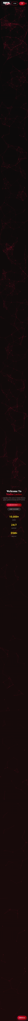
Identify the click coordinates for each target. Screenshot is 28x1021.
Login (14, 3)
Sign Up (22, 3)
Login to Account (14, 509)
